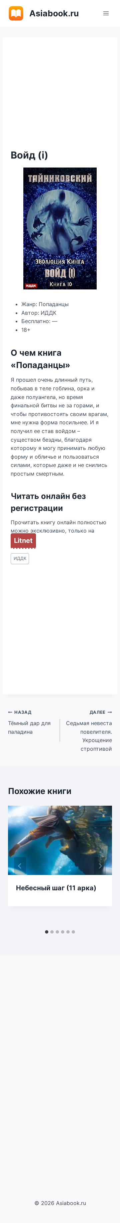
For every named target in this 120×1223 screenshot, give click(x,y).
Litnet (23, 541)
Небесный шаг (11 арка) (56, 888)
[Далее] (100, 866)
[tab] (46, 932)
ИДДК (20, 558)
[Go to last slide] (20, 866)
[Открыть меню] (106, 13)
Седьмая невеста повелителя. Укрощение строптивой (89, 731)
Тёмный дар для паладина (29, 722)
